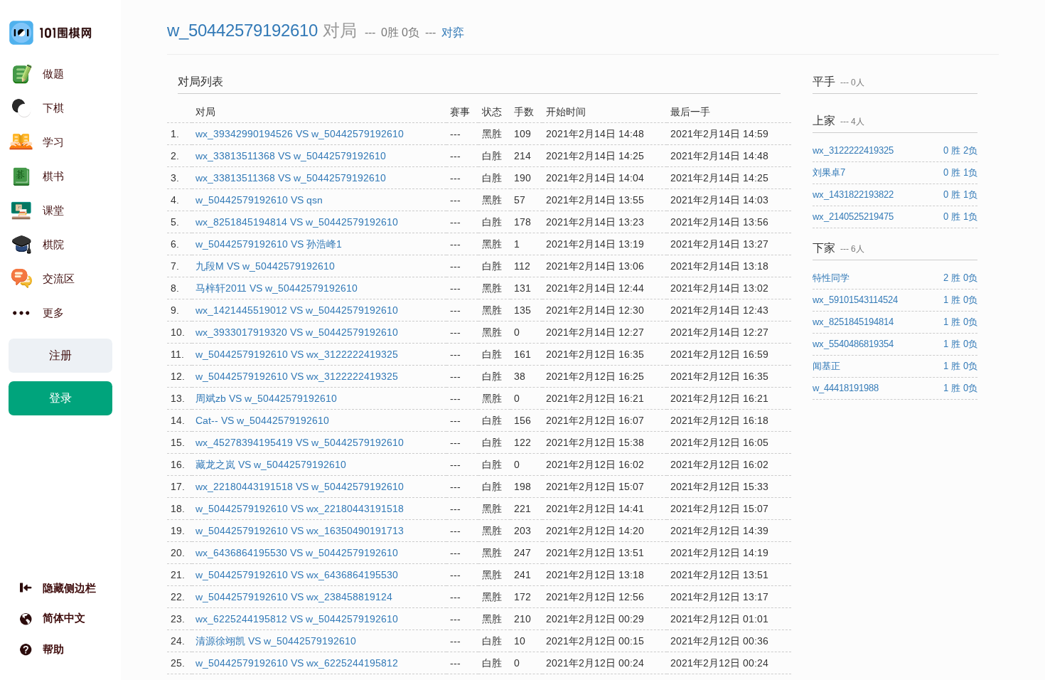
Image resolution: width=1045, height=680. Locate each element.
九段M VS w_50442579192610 (265, 266)
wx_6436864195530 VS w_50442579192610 (296, 552)
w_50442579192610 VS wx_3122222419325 (296, 354)
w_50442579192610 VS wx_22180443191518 (299, 508)
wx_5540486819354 (854, 344)
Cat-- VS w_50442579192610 (262, 420)
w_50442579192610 (242, 30)
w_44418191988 (847, 388)
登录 (60, 398)
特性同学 (832, 277)
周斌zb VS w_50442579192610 (266, 398)
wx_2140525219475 (854, 216)
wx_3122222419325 (854, 150)
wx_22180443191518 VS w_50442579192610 (299, 486)
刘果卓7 (830, 172)
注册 (60, 355)
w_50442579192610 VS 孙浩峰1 (268, 244)
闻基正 (828, 366)
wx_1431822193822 (854, 194)
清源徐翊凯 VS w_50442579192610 (275, 641)
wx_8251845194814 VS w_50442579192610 (296, 222)
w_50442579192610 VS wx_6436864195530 (296, 574)
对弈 (452, 32)
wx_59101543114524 (857, 299)
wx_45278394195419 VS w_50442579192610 (299, 442)
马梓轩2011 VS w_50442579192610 (276, 288)
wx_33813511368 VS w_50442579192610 (290, 155)
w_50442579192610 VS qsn (259, 200)
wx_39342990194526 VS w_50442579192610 (299, 133)
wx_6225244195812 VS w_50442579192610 (296, 619)
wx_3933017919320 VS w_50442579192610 (296, 332)
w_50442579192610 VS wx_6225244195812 (296, 663)
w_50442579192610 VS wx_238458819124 (293, 596)
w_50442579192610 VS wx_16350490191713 (299, 530)
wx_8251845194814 (854, 322)
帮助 (53, 649)
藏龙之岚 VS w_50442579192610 (270, 464)
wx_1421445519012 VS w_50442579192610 (296, 310)
